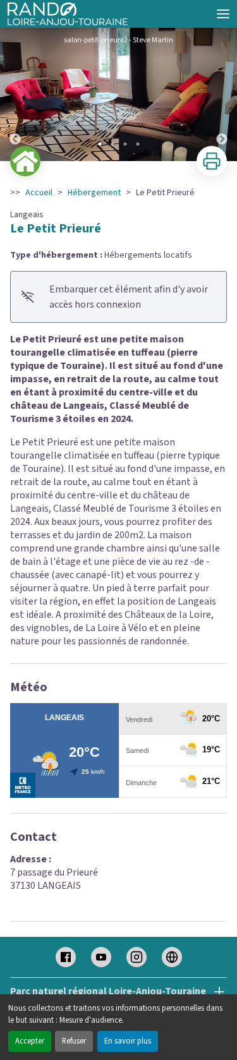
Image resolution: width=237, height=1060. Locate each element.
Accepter (29, 1041)
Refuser (74, 1041)
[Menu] (223, 13)
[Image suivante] (222, 94)
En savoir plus (127, 1041)
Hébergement (94, 192)
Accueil (38, 192)
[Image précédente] (15, 94)
